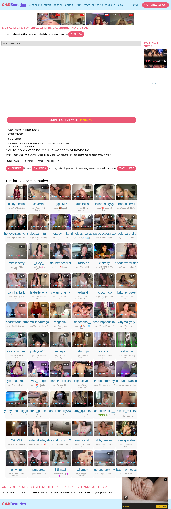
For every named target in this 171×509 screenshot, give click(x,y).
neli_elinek (82, 440)
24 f (44, 187)
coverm (38, 204)
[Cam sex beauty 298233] (16, 428)
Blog (120, 5)
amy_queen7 (82, 411)
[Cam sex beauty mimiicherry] (16, 251)
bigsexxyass (82, 381)
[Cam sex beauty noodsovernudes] (126, 251)
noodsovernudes (126, 263)
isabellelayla (38, 292)
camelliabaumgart (38, 322)
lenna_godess (38, 411)
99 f (66, 246)
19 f (88, 187)
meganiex (60, 322)
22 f (66, 217)
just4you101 (38, 351)
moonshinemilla (126, 204)
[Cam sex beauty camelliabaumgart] (38, 310)
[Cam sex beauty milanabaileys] (38, 428)
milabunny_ (126, 351)
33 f (132, 453)
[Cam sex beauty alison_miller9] (126, 398)
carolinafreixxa (60, 381)
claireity (104, 263)
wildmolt (82, 469)
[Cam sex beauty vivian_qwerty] (60, 280)
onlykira (16, 469)
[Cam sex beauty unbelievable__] (104, 398)
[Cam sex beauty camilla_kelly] (16, 280)
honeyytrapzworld (16, 233)
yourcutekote (16, 381)
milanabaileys (38, 440)
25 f (88, 335)
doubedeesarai (60, 263)
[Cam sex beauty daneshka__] (82, 310)
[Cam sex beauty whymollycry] (126, 310)
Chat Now (76, 34)
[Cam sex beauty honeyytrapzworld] (16, 221)
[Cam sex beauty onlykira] (16, 457)
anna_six (104, 351)
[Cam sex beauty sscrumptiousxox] (104, 310)
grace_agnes (16, 351)
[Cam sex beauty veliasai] (82, 280)
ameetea (38, 469)
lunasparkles (126, 440)
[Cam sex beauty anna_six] (104, 339)
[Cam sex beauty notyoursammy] (104, 457)
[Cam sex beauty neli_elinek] (82, 428)
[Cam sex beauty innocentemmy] (104, 368)
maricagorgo (60, 351)
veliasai (82, 292)
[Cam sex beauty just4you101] (38, 339)
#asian (17, 161)
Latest (86, 5)
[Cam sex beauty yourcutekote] (16, 368)
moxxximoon (104, 292)
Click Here (14, 168)
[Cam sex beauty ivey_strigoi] (38, 368)
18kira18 (61, 469)
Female (47, 5)
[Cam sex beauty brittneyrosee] (126, 280)
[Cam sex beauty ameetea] (38, 457)
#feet (60, 161)
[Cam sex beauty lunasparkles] (126, 428)
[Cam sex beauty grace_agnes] (16, 339)
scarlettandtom (16, 322)
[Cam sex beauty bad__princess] (126, 457)
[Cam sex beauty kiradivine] (82, 251)
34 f (110, 217)
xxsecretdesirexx (104, 233)
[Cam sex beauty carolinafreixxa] (60, 368)
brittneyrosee (126, 292)
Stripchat (110, 5)
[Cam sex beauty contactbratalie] (126, 368)
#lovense (29, 161)
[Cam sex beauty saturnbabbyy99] (60, 398)
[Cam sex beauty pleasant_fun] (38, 221)
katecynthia (61, 233)
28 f (22, 424)
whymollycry (126, 322)
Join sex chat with (71, 119)
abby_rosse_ (105, 440)
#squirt (50, 161)
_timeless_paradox (82, 233)
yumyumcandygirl (16, 411)
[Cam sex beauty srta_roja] (82, 339)
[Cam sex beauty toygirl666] (60, 192)
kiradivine (82, 263)
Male (78, 5)
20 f (110, 335)
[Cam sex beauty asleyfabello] (16, 192)
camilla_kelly (16, 292)
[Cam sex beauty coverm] (38, 192)
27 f (110, 424)
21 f (132, 246)
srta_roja (82, 351)
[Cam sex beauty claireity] (104, 251)
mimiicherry (16, 263)
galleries (40, 168)
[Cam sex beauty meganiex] (60, 310)
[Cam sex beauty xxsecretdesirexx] (104, 221)
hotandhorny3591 (60, 440)
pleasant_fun (39, 233)
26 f (22, 305)
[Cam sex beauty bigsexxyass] (82, 368)
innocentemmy (104, 381)
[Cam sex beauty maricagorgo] (60, 339)
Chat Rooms (35, 5)
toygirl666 (60, 204)
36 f (88, 364)
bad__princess (126, 469)
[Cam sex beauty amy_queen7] (82, 398)
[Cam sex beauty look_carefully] (126, 221)
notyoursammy (104, 469)
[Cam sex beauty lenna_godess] (38, 398)
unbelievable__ (104, 411)
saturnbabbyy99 (60, 411)
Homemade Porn (151, 84)
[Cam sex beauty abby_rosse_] (104, 428)
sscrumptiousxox (104, 322)
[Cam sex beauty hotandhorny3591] (60, 428)
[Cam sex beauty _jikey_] (38, 251)
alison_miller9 (126, 411)
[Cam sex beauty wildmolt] (82, 457)
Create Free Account (155, 5)
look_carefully (126, 233)
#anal (40, 161)
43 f (44, 335)
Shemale (69, 5)
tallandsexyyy (104, 204)
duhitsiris (82, 204)
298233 (16, 440)
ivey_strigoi (38, 381)
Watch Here (126, 168)
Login (136, 5)
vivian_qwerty (60, 292)
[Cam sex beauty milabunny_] (126, 339)
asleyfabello (16, 204)
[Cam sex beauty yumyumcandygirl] (16, 398)
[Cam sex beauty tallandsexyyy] (104, 192)
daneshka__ (82, 322)
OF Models (97, 5)
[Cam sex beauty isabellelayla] (38, 280)
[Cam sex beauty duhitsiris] (82, 192)
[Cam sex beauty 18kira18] (60, 457)
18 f (22, 187)
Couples (58, 5)
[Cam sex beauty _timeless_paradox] (82, 221)
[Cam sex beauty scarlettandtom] (16, 310)
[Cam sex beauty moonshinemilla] (126, 192)
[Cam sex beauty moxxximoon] (104, 280)
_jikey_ (38, 263)
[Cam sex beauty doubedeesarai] (60, 251)
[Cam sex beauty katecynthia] (60, 221)
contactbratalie (126, 381)
